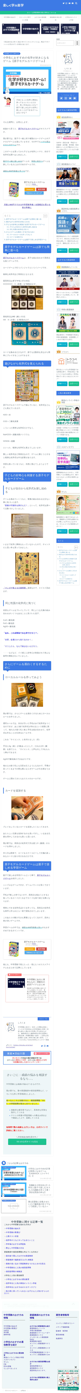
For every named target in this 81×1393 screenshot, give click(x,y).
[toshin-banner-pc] (68, 1380)
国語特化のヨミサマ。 (38, 1370)
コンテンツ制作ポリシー (65, 1323)
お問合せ (23, 1390)
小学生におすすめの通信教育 (17, 1279)
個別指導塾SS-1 (36, 1366)
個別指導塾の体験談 (14, 1271)
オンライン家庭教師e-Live (40, 1354)
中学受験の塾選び (13, 1232)
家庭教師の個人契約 (56, 17)
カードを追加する (16, 237)
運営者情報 (60, 1335)
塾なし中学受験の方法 (15, 1248)
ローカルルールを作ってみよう (21, 234)
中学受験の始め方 (10, 17)
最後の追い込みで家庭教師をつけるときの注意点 (25, 1264)
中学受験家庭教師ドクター (40, 1352)
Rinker (34, 184)
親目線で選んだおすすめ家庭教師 (19, 1256)
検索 (58, 39)
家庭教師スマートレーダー (40, 1333)
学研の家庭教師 (36, 1330)
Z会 (5, 1364)
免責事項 (59, 1338)
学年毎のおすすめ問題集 (16, 1244)
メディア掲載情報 (62, 1327)
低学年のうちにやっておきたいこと (20, 1240)
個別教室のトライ (36, 1368)
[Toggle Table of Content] (44, 216)
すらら (6, 1362)
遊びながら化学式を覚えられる (18, 222)
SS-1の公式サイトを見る (27, 1142)
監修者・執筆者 (62, 1331)
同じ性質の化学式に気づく (19, 229)
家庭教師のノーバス (37, 1328)
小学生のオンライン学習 (71, 17)
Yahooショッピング (34, 193)
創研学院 (7, 1334)
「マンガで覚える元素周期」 (15, 588)
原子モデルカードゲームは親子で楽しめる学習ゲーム (26, 239)
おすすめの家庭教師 (40, 17)
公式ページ (74, 156)
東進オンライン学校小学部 (14, 1357)
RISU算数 (7, 1366)
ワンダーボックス (10, 1368)
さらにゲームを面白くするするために (20, 232)
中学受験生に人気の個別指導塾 (18, 1267)
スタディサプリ (10, 1360)
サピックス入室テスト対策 (25, 17)
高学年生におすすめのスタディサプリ (21, 1287)
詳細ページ (62, 156)
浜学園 (6, 1332)
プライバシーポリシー (11, 1390)
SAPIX (6, 1330)
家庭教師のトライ (36, 1335)
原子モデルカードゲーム (28, 129)
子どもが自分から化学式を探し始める (23, 227)
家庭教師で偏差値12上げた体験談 (19, 1260)
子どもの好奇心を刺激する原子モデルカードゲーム (25, 224)
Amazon (29, 189)
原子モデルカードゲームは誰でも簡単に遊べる (24, 219)
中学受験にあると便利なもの (11, 53)
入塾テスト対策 (12, 1236)
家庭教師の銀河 (36, 1341)
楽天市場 (41, 189)
